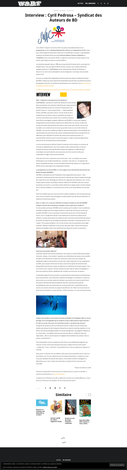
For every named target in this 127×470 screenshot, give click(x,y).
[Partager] (45, 388)
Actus (80, 3)
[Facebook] (98, 3)
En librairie (90, 3)
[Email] (64, 388)
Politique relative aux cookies (50, 467)
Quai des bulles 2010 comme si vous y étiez (84, 421)
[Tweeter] (50, 388)
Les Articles (62, 10)
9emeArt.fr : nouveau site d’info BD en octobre (40, 412)
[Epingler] (55, 388)
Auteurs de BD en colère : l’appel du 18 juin (56, 419)
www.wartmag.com (59, 374)
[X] (101, 3)
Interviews (56, 10)
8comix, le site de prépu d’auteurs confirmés (70, 420)
